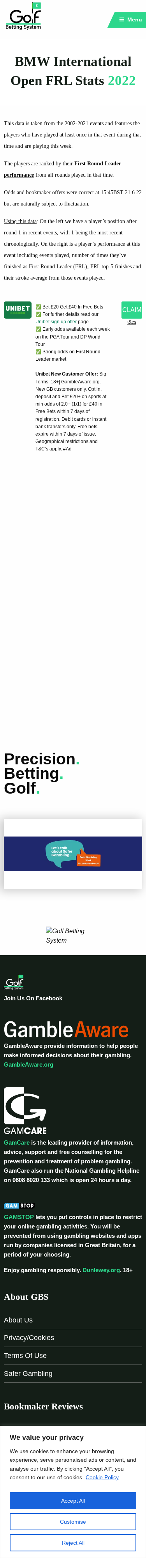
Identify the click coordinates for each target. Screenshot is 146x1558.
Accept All (73, 1501)
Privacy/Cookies (29, 1338)
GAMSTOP (19, 1217)
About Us (18, 1320)
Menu (134, 19)
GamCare (17, 1142)
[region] (73, 1492)
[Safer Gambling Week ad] (73, 853)
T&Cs (131, 322)
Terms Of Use (25, 1355)
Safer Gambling (28, 1373)
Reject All (73, 1543)
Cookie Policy (102, 1477)
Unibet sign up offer (56, 321)
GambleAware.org (28, 1064)
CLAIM (131, 310)
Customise (73, 1522)
